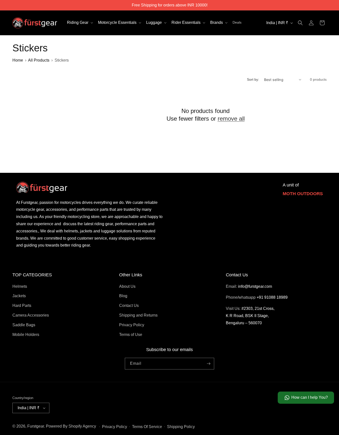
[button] (79, 22)
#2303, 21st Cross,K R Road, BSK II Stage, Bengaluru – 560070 (250, 315)
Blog (123, 296)
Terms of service (147, 427)
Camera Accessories (30, 315)
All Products (38, 60)
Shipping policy (181, 427)
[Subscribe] (208, 363)
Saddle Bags (23, 325)
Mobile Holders (25, 334)
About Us (127, 286)
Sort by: (253, 79)
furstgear (35, 426)
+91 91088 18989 (272, 297)
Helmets (19, 286)
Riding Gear (77, 22)
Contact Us (129, 305)
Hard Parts (21, 305)
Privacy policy (114, 427)
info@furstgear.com (255, 286)
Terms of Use (130, 334)
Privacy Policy (131, 325)
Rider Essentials (186, 22)
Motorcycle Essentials (117, 22)
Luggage (154, 22)
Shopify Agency (82, 426)
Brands (216, 22)
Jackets (19, 296)
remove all (231, 118)
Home (17, 60)
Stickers (62, 60)
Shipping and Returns (138, 315)
